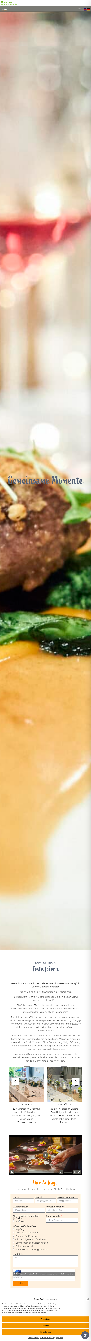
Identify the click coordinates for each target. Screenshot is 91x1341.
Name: (16, 1197)
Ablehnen (45, 1325)
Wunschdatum (21, 1207)
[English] (85, 9)
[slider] (34, 1172)
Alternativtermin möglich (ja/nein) (26, 1217)
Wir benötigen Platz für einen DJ (31, 1239)
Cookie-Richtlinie (33, 1338)
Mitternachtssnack (24, 1246)
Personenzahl (53, 1216)
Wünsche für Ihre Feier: (25, 1226)
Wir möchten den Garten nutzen (31, 1242)
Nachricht (18, 1254)
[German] (88, 9)
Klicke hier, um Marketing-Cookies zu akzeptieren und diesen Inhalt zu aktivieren (44, 1274)
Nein (22, 1221)
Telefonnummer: (66, 1197)
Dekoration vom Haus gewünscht (32, 1249)
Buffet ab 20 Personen (26, 1232)
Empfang (19, 1229)
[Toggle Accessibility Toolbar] (85, 1335)
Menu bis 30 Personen (26, 1236)
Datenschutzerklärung (47, 1338)
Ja (16, 1221)
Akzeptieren (45, 1319)
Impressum (59, 1338)
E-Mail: (39, 1197)
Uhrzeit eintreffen (55, 1207)
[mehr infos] (26, 1084)
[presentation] (15, 1081)
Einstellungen (45, 1332)
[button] (87, 1299)
